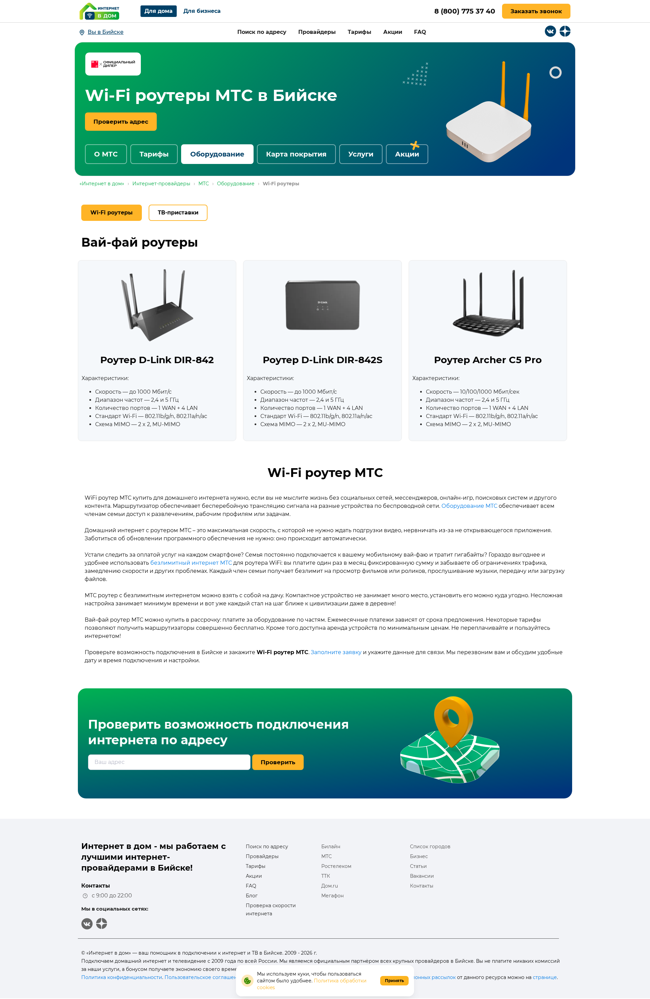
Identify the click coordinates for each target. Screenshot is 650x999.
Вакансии (422, 876)
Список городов (430, 847)
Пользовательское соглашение (204, 977)
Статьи (418, 866)
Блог (252, 896)
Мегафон (332, 896)
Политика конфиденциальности (121, 977)
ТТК (325, 876)
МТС (326, 856)
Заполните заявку (336, 652)
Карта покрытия (296, 154)
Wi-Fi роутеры (111, 212)
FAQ (420, 32)
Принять (394, 980)
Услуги (360, 154)
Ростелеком (336, 866)
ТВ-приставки (178, 212)
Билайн (330, 847)
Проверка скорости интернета (271, 909)
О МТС (106, 154)
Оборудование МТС (469, 506)
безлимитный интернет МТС (191, 563)
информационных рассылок (420, 977)
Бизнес (419, 856)
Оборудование (217, 154)
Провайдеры (317, 32)
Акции (392, 32)
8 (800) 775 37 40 (464, 11)
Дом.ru (329, 886)
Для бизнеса (202, 11)
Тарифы (359, 32)
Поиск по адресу (261, 32)
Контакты (421, 886)
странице (545, 977)
